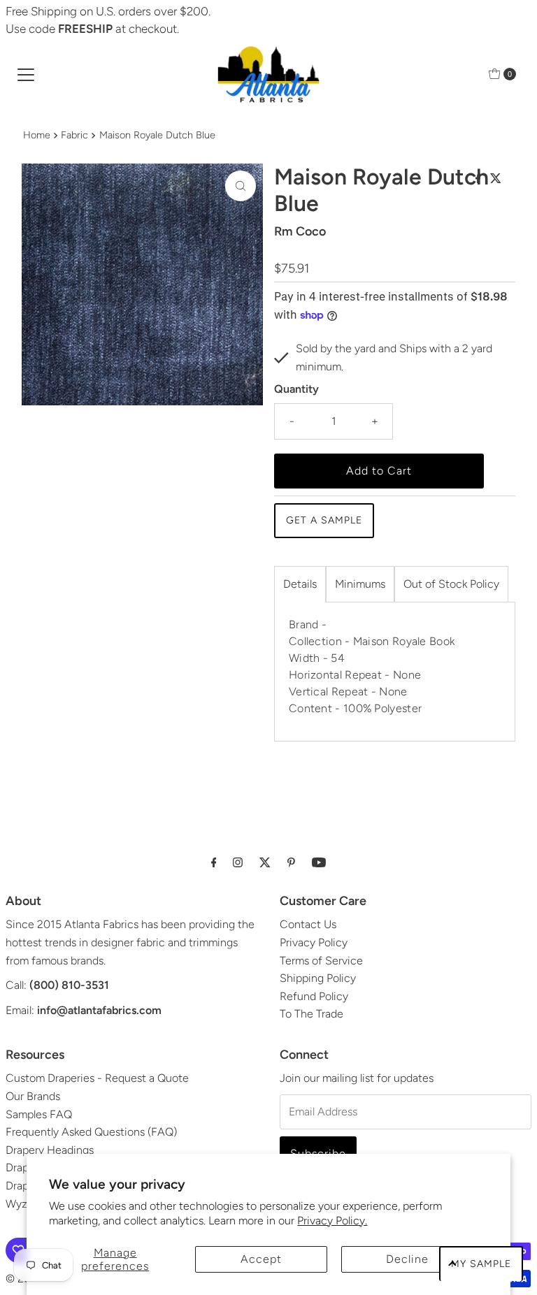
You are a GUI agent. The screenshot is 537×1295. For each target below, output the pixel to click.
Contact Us (308, 924)
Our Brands (33, 1096)
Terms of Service (321, 960)
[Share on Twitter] (495, 179)
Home (36, 135)
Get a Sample (324, 520)
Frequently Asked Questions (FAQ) (91, 1131)
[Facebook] (214, 862)
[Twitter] (265, 862)
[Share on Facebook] (479, 179)
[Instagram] (238, 862)
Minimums (360, 584)
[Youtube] (319, 862)
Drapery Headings (50, 1150)
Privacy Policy (314, 942)
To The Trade (311, 1013)
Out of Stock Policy (451, 584)
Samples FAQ (39, 1114)
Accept (261, 1259)
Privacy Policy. (332, 1220)
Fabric (74, 135)
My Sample (481, 1264)
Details (300, 584)
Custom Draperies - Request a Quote (97, 1078)
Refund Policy (314, 996)
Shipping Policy (318, 978)
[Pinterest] (291, 862)
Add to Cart (379, 470)
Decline (407, 1259)
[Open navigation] (26, 74)
